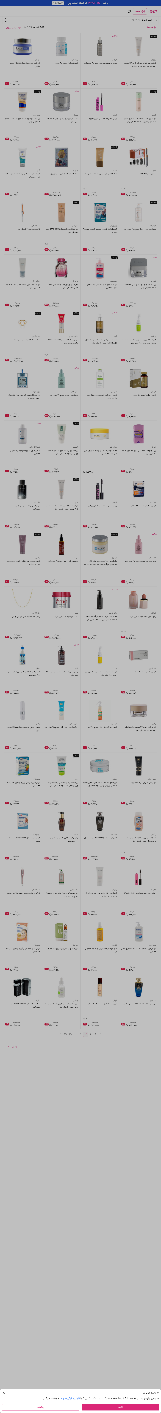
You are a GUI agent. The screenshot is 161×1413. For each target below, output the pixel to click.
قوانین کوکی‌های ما (70, 1398)
